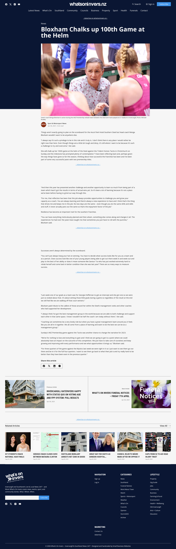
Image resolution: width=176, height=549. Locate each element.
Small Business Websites (122, 546)
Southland (59, 10)
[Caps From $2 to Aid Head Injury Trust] (158, 442)
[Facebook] (6, 4)
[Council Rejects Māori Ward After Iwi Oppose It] (130, 442)
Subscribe (163, 4)
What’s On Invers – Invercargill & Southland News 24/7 (70, 546)
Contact (144, 10)
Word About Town (127, 489)
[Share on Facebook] (44, 366)
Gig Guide (153, 482)
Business (95, 10)
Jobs (151, 486)
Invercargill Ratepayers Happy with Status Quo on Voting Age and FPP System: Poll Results (64, 394)
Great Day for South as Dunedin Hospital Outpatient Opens (99, 455)
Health (124, 10)
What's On (47, 10)
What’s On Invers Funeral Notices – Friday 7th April (110, 395)
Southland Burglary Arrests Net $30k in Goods (73, 455)
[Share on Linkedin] (54, 366)
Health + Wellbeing (157, 503)
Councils (84, 10)
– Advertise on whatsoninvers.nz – (88, 165)
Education (153, 514)
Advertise (98, 535)
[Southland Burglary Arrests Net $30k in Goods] (74, 442)
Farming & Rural (156, 496)
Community (72, 10)
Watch (123, 493)
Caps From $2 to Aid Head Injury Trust (156, 455)
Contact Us (99, 531)
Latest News (34, 10)
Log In (97, 482)
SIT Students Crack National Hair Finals (14, 455)
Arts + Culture (155, 510)
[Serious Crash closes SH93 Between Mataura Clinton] (46, 442)
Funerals (134, 10)
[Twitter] (10, 4)
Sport (115, 10)
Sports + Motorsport (128, 496)
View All (163, 426)
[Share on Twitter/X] (49, 366)
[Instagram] (15, 4)
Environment (155, 500)
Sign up (97, 479)
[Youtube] (19, 4)
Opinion (123, 510)
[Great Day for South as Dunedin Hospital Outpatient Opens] (102, 442)
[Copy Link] (60, 366)
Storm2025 (125, 514)
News (43, 23)
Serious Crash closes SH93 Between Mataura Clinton (45, 455)
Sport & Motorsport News (57, 123)
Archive (123, 517)
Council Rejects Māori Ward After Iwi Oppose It (128, 455)
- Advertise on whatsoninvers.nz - (95, 18)
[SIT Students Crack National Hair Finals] (18, 442)
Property (106, 10)
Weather (124, 500)
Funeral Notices (126, 486)
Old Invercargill (155, 507)
